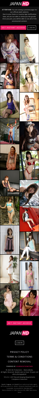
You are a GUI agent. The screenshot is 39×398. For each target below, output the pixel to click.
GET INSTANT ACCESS (13, 28)
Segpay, (9, 384)
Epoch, (4, 384)
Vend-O (17, 384)
